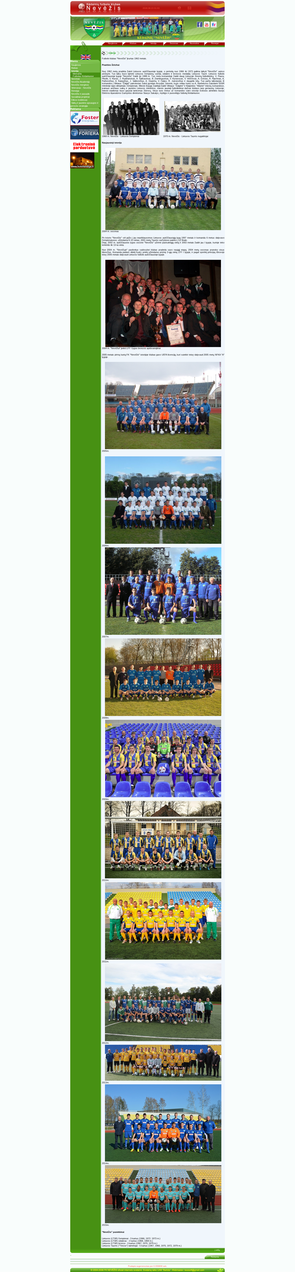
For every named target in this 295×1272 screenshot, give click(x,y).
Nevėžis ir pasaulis (80, 94)
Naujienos (112, 43)
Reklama (215, 1257)
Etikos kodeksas (79, 100)
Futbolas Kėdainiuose (83, 76)
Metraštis (77, 74)
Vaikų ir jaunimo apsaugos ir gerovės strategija (84, 104)
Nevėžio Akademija (80, 82)
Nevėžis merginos (80, 85)
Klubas (133, 43)
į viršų (217, 1250)
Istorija (154, 43)
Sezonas (174, 43)
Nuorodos (194, 43)
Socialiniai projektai (80, 97)
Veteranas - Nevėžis (81, 88)
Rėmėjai (215, 43)
